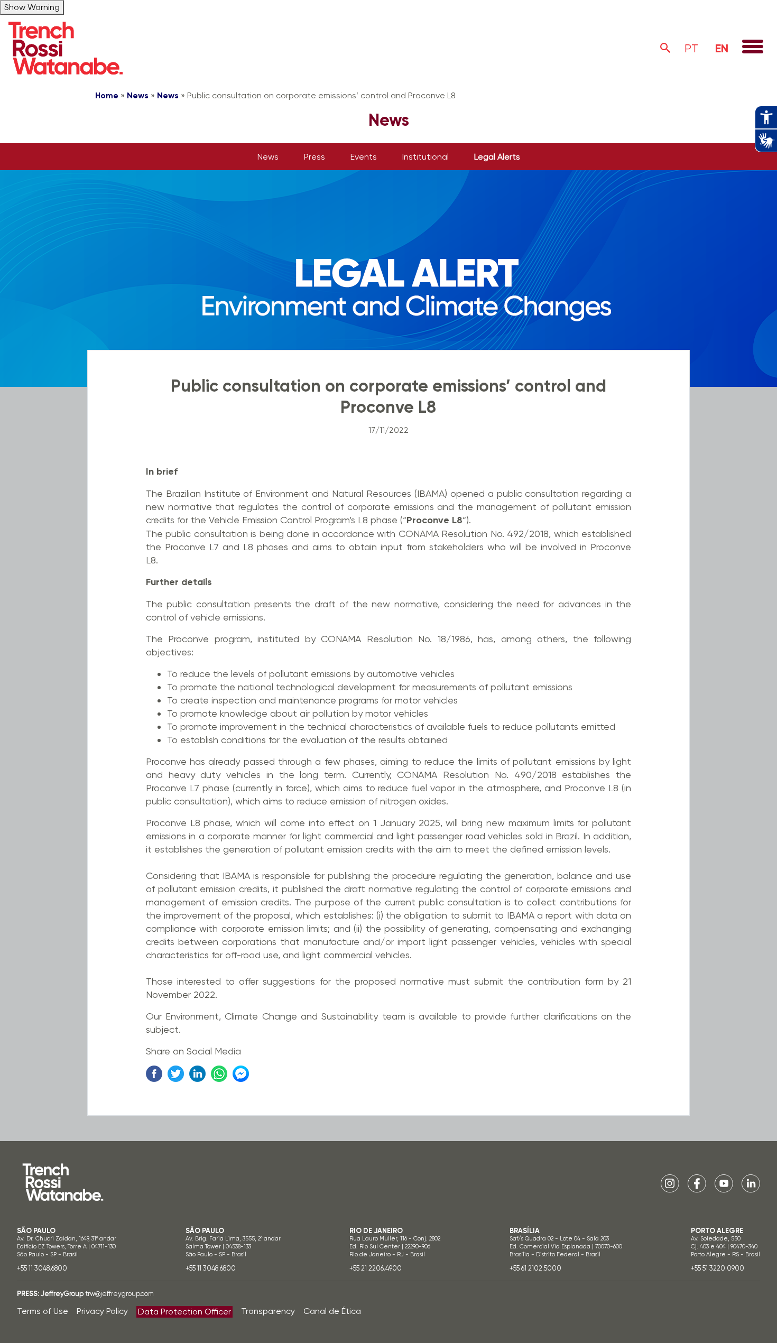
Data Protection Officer (184, 1312)
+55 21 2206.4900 (375, 1268)
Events (363, 157)
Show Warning (32, 7)
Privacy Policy (102, 1311)
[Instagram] (670, 1183)
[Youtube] (724, 1183)
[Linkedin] (751, 1183)
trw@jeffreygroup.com (119, 1294)
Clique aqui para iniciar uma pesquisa (665, 48)
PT (691, 48)
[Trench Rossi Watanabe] (65, 48)
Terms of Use (42, 1311)
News (138, 95)
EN (721, 48)
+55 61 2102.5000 (535, 1268)
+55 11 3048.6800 (42, 1268)
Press (314, 157)
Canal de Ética (332, 1311)
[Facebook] (697, 1183)
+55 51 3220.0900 (717, 1268)
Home (106, 95)
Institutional (425, 157)
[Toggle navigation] (753, 47)
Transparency (268, 1311)
